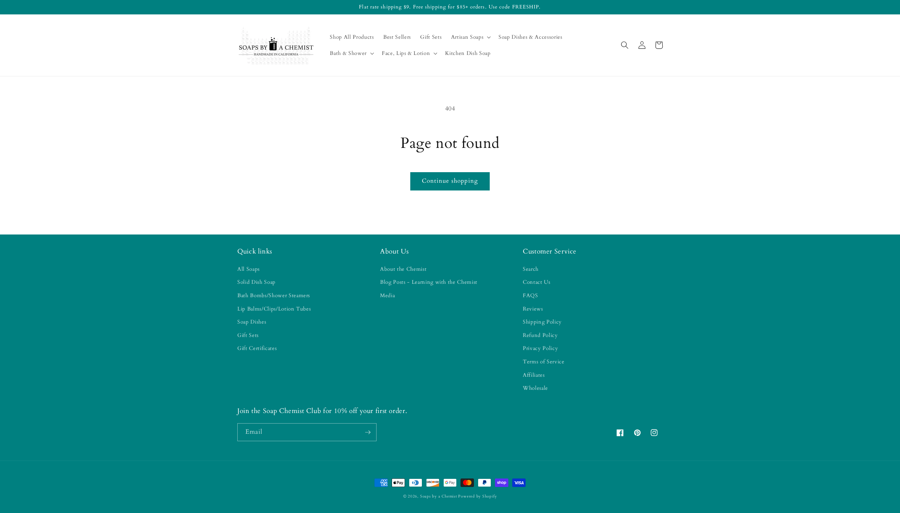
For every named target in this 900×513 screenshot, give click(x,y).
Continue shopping (450, 181)
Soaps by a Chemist (438, 496)
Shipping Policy (542, 322)
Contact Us (537, 282)
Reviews (533, 309)
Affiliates (534, 375)
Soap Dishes (251, 322)
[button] (470, 37)
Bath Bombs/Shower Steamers (273, 295)
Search (531, 269)
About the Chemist (403, 269)
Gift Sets (248, 335)
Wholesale (535, 388)
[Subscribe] (367, 432)
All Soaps (248, 269)
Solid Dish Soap (256, 282)
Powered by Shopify (477, 496)
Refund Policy (540, 335)
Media (387, 295)
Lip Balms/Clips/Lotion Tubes (274, 309)
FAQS (530, 295)
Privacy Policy (540, 348)
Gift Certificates (257, 348)
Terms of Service (544, 361)
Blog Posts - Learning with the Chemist (428, 282)
